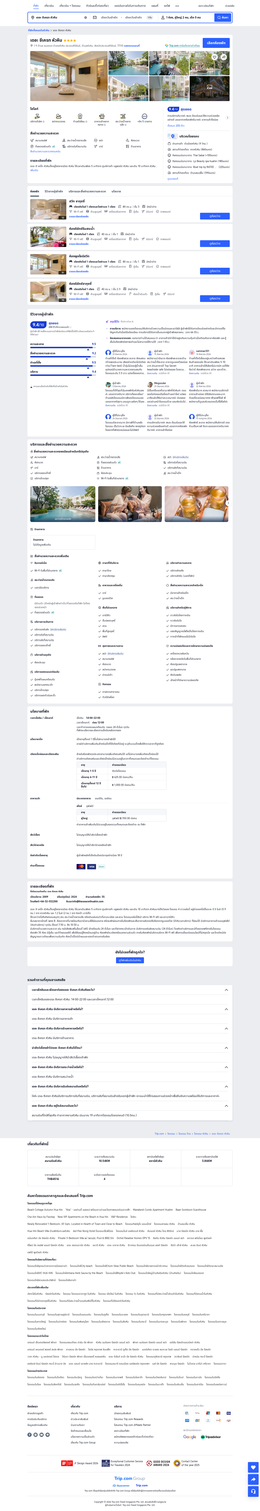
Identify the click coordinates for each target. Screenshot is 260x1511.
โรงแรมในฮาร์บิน (195, 1384)
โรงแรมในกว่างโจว (94, 1377)
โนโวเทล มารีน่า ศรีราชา (199, 1363)
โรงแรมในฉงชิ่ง (72, 1384)
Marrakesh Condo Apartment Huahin (153, 1209)
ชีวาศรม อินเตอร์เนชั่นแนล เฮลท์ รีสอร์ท (148, 1245)
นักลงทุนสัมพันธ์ (122, 1413)
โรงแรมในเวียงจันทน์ (156, 1377)
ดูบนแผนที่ (172, 178)
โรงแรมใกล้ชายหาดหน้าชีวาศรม (152, 1266)
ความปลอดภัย (121, 1442)
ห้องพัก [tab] (34, 191)
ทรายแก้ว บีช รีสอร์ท (200, 1349)
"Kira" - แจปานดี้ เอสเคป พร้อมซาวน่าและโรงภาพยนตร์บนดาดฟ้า (97, 1209)
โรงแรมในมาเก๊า (156, 1384)
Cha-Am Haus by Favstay (41, 1216)
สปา (169, 457)
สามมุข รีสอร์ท (177, 1363)
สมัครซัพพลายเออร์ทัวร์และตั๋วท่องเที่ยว (134, 1436)
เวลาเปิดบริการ (41, 587)
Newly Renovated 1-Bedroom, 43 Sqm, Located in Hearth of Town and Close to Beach (74, 1224)
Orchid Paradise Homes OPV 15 (133, 1238)
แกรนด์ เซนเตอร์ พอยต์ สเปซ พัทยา (45, 1349)
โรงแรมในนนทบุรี (36, 1314)
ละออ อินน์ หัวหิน (198, 1245)
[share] (253, 1479)
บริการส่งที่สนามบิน (177, 467)
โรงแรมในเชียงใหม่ (36, 1328)
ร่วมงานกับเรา (78, 1425)
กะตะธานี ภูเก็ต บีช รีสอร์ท (126, 1349)
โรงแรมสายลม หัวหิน (164, 1224)
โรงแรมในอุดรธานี (140, 1314)
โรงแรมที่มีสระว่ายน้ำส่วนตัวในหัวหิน (166, 1293)
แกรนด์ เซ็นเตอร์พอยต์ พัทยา (42, 1342)
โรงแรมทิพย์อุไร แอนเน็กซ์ (138, 1224)
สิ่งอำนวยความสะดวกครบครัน (45, 151)
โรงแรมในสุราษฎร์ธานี (59, 1314)
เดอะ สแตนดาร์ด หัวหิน (78, 1245)
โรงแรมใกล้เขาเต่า (67, 1280)
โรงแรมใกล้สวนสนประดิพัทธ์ (41, 1280)
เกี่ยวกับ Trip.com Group (83, 1442)
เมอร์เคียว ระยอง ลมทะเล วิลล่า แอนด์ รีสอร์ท (164, 1349)
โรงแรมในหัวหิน (197, 1321)
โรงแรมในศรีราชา (201, 1314)
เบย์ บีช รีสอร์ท (159, 1363)
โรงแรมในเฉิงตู (74, 1377)
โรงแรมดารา (220, 1363)
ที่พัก (36, 5)
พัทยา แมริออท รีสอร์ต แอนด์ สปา (150, 1342)
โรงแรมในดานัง (194, 1377)
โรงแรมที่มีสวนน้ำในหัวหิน (199, 1293)
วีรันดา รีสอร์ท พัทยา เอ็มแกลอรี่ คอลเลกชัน (84, 1356)
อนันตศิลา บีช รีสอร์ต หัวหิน (41, 1238)
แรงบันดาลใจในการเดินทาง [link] (130, 5)
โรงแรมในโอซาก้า (134, 1377)
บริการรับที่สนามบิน (177, 462)
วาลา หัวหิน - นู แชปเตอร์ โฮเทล (43, 1356)
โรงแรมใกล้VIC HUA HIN (40, 1273)
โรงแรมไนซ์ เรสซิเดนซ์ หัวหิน (130, 1231)
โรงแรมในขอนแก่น (81, 1314)
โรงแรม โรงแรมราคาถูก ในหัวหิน (79, 1293)
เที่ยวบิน (49, 5)
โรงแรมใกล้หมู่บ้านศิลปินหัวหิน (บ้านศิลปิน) (159, 1273)
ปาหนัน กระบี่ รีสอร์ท (202, 1356)
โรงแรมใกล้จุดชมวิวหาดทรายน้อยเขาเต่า (47, 1266)
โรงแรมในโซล (34, 1384)
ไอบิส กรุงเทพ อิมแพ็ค (99, 1349)
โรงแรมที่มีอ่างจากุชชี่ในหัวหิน (42, 1300)
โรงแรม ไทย (185, 1133)
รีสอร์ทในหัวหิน (52, 1293)
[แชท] (253, 1491)
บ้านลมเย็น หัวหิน (186, 1224)
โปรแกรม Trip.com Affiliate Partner (132, 1425)
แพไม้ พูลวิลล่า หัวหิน (37, 1252)
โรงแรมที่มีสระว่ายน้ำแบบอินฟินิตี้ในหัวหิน (79, 1300)
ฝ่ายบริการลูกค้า (35, 1413)
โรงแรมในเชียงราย (100, 1321)
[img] (69, 76)
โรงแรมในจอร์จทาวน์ (216, 1384)
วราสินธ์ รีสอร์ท (182, 1356)
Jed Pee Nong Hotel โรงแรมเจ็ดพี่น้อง (93, 1231)
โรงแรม (171, 1133)
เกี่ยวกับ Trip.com (79, 1413)
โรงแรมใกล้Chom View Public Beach (114, 1266)
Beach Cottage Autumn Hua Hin (45, 1209)
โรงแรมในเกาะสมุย (217, 1321)
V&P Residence (119, 1216)
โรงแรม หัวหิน (201, 1133)
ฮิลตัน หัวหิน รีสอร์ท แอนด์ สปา (168, 1238)
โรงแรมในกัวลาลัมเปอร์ (94, 1384)
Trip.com (159, 1133)
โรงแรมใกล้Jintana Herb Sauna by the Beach (79, 1273)
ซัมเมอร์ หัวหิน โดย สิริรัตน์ (160, 1231)
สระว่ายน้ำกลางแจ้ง (110, 457)
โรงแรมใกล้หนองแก (194, 1273)
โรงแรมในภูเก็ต (101, 1314)
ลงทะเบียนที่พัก (121, 1430)
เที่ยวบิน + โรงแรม (69, 5)
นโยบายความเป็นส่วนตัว (83, 1436)
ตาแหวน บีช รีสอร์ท (75, 1349)
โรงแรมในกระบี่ (138, 1321)
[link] (206, 6)
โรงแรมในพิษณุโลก (79, 1321)
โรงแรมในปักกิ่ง (212, 1377)
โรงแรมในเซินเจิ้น (175, 1384)
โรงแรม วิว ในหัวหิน (135, 1293)
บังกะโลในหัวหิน (35, 1293)
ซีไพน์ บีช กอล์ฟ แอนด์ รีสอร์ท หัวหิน (45, 1245)
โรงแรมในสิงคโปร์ (52, 1384)
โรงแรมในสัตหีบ (121, 1321)
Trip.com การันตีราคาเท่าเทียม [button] (184, 45)
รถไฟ (167, 5)
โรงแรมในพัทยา (179, 1321)
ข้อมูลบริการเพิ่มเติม (37, 1425)
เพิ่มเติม (34, 170)
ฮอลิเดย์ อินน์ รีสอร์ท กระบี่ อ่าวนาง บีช (46, 1363)
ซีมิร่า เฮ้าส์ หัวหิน (179, 1245)
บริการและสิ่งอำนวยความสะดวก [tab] (87, 191)
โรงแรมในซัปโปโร (116, 1384)
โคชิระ (133, 1216)
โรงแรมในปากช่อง (58, 1321)
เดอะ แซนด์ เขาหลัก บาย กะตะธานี (85, 1363)
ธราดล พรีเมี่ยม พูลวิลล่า (199, 1238)
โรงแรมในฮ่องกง (35, 1377)
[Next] (228, 503)
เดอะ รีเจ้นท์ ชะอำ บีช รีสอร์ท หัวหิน (126, 1356)
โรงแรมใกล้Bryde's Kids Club (120, 1273)
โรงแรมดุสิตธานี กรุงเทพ (158, 1356)
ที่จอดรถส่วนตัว (109, 462)
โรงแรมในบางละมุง (158, 1321)
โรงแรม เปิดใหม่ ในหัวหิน (110, 1293)
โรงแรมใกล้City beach (81, 1266)
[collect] (253, 1467)
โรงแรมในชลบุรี (181, 1314)
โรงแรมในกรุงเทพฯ (161, 1314)
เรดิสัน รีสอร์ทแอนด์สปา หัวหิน (185, 1342)
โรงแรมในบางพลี (114, 1377)
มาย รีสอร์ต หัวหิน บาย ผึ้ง (190, 1231)
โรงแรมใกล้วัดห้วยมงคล (183, 1266)
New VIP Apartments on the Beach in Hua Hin (83, 1216)
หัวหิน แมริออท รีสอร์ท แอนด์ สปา (113, 1342)
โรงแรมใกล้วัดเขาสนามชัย (210, 1266)
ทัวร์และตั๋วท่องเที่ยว (97, 5)
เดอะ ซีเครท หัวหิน (46, 40)
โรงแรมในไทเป (176, 1377)
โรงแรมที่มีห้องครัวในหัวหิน (116, 1300)
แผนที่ (154, 5)
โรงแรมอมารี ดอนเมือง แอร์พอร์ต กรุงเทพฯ (127, 1363)
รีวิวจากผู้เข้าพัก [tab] (54, 191)
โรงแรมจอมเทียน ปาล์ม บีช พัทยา (76, 1342)
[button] (177, 6)
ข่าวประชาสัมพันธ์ (79, 1419)
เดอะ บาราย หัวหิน (116, 1245)
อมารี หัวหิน (98, 1245)
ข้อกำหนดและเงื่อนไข (81, 1430)
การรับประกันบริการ (37, 1419)
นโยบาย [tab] (116, 191)
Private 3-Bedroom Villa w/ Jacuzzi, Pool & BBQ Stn (86, 1238)
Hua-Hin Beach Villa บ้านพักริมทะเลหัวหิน (48, 1231)
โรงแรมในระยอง (120, 1314)
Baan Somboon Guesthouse (191, 1209)
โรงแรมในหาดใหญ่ (36, 1321)
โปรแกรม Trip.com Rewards (128, 1419)
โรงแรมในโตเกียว (55, 1377)
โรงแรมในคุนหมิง (136, 1384)
